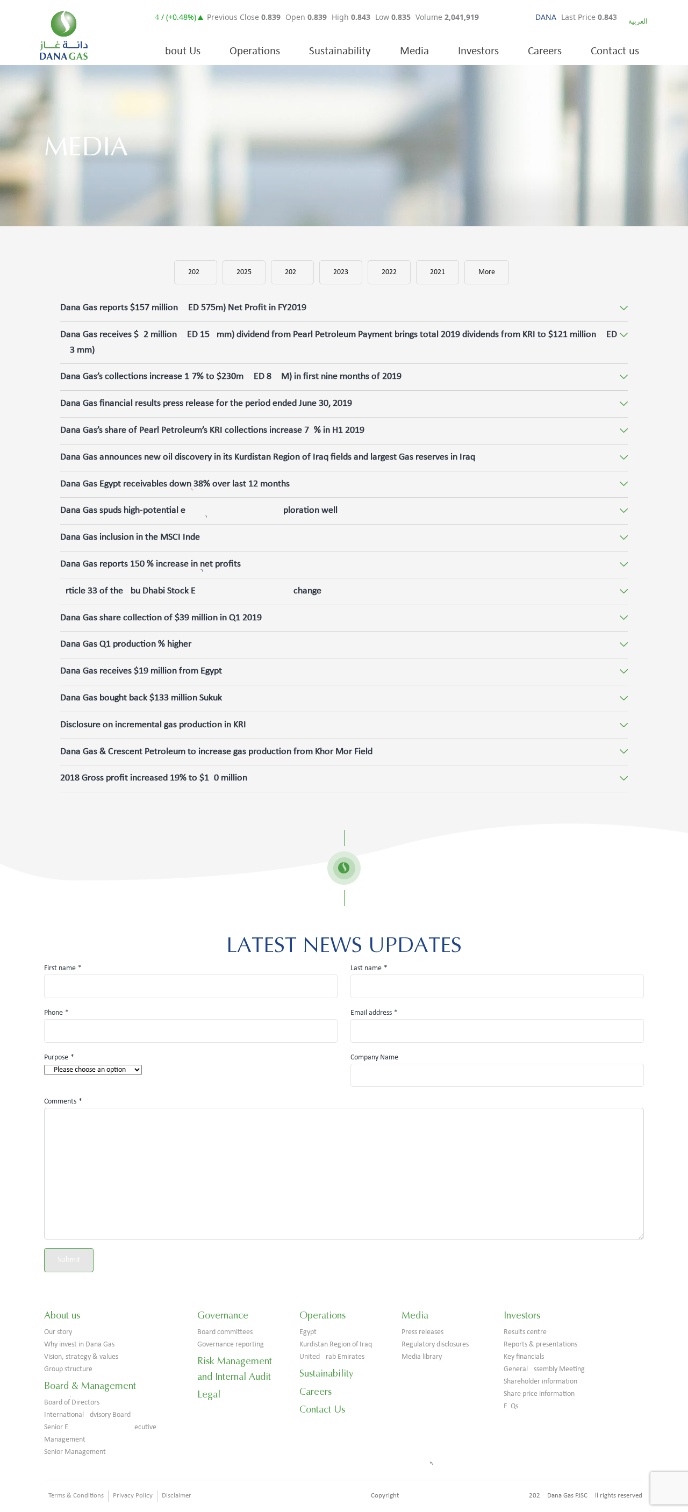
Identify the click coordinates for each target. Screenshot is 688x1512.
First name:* (63, 968)
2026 (195, 272)
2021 (437, 272)
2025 (244, 272)
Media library (422, 1357)
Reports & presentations (540, 1345)
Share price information (539, 1394)
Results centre (525, 1332)
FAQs (511, 1406)
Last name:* (369, 968)
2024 (292, 272)
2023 (340, 272)
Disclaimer (176, 1495)
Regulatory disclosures (435, 1345)
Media (414, 51)
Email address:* (374, 1013)
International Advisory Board (87, 1415)
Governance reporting (230, 1345)
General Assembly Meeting (544, 1369)
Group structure (68, 1369)
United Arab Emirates (331, 1357)
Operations (255, 51)
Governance (222, 1315)
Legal (208, 1394)
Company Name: (375, 1058)
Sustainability (340, 51)
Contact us (615, 51)
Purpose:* (59, 1058)
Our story (58, 1332)
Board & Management (90, 1386)
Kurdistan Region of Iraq (335, 1345)
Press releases (422, 1332)
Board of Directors (71, 1403)
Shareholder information (540, 1382)
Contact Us (322, 1409)
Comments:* (63, 1102)
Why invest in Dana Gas (79, 1345)
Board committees (225, 1332)
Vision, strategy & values (81, 1357)
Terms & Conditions (76, 1495)
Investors (478, 51)
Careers (545, 51)
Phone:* (56, 1013)
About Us (179, 51)
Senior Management (75, 1452)
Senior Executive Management (100, 1433)
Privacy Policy (133, 1495)
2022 (389, 272)
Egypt (308, 1332)
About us (62, 1315)
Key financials (524, 1357)
